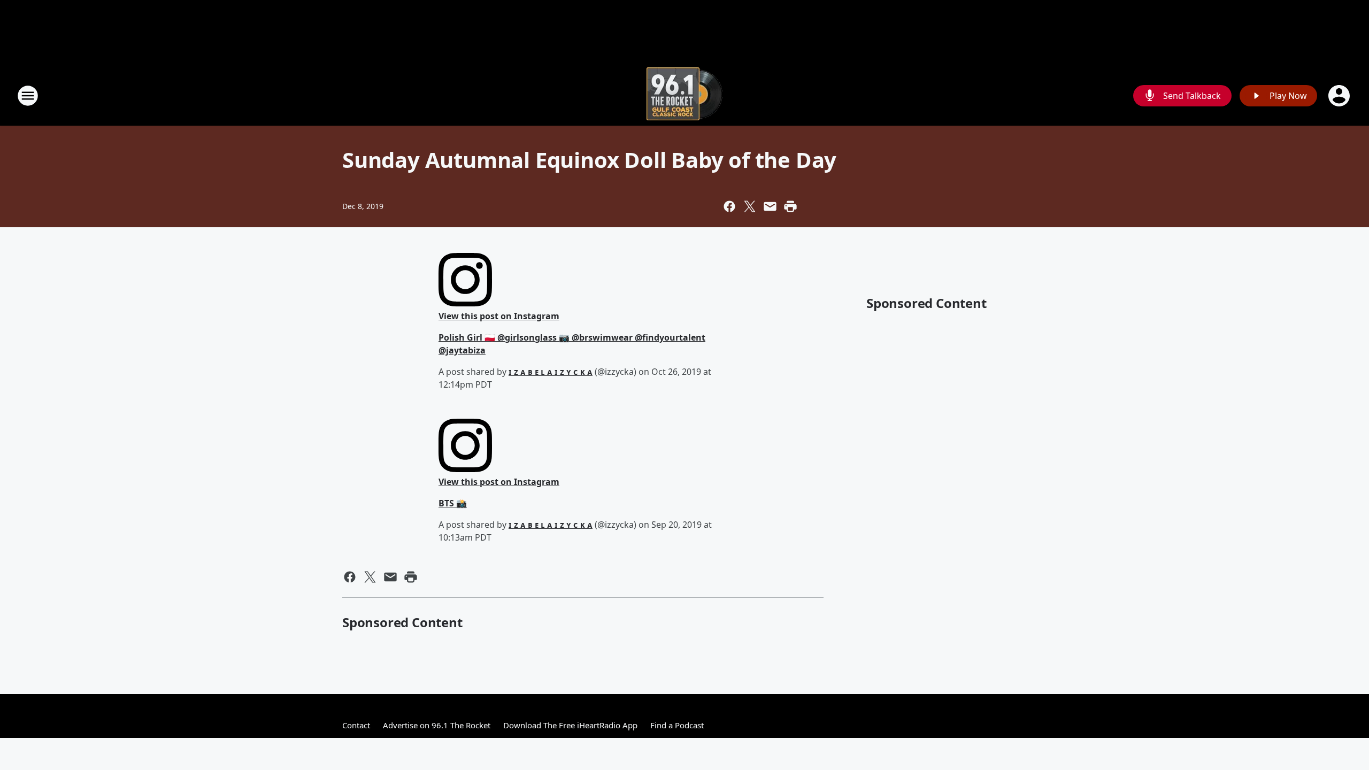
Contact (356, 725)
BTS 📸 (453, 503)
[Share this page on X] (749, 206)
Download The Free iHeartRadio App (570, 725)
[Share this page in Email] (770, 206)
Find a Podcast (677, 725)
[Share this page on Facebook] (729, 206)
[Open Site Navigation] (28, 95)
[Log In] (1340, 95)
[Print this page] (790, 206)
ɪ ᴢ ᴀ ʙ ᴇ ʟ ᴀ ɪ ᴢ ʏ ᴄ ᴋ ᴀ (551, 372)
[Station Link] (684, 95)
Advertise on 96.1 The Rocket (436, 725)
